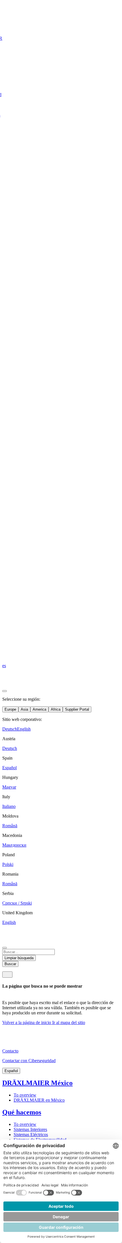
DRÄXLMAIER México (37, 1083)
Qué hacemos (21, 1112)
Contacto (10, 1050)
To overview (25, 1095)
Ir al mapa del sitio (68, 1022)
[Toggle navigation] (7, 974)
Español (11, 1071)
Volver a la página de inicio (27, 1022)
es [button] (4, 665)
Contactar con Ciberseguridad (29, 1060)
